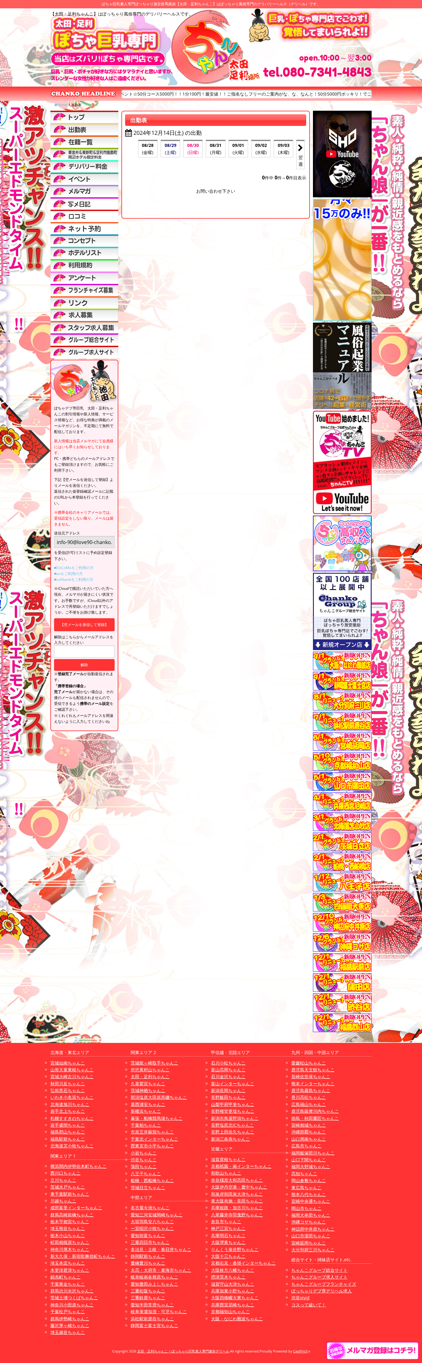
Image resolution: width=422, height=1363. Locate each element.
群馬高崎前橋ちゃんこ (72, 1215)
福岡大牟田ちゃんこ (310, 1215)
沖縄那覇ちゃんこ (308, 1132)
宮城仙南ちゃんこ (67, 1063)
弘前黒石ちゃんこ (67, 1090)
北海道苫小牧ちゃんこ (72, 1146)
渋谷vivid (300, 1298)
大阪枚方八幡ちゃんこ (232, 1270)
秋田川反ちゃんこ (67, 1084)
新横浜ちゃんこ (146, 1111)
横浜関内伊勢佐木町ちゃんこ (78, 1166)
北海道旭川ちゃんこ (69, 1104)
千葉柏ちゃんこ (146, 1125)
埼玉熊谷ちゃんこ (67, 1228)
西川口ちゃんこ (65, 1173)
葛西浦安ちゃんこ (148, 1104)
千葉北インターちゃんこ (154, 1139)
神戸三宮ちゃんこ (228, 1228)
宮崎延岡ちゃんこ (308, 1243)
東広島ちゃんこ (306, 1187)
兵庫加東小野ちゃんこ (232, 1291)
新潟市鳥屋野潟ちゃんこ (235, 1118)
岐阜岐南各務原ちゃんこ (154, 1277)
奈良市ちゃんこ (226, 1221)
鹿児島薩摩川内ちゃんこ (315, 1111)
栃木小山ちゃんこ (67, 1235)
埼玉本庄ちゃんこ (67, 1263)
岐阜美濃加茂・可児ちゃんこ (159, 1311)
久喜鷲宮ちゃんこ (148, 1084)
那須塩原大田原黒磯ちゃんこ (159, 1097)
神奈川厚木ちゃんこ (69, 1249)
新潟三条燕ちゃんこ (230, 1139)
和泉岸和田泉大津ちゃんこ (237, 1194)
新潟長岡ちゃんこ (228, 1090)
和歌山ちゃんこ (226, 1173)
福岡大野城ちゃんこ (310, 1166)
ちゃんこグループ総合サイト (319, 1270)
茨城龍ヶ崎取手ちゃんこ (154, 1063)
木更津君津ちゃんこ (69, 1270)
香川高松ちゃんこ (308, 1097)
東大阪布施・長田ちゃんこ (237, 1201)
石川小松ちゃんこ (228, 1063)
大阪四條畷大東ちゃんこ (235, 1298)
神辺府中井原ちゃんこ (313, 1229)
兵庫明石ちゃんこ (228, 1235)
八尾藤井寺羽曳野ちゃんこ (237, 1215)
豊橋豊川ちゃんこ (148, 1263)
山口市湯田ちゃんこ (310, 1236)
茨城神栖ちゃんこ (148, 1090)
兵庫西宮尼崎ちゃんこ (232, 1305)
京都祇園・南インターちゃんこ (241, 1166)
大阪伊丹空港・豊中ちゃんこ (239, 1187)
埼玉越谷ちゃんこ (67, 1332)
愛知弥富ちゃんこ (148, 1235)
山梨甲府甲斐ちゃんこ (232, 1104)
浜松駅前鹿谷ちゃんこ (152, 1319)
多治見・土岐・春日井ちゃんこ (161, 1249)
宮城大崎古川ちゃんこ (72, 1076)
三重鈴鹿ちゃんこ (148, 1298)
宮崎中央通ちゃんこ (310, 1201)
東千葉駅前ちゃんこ (69, 1194)
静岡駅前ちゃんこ (148, 1256)
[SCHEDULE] (84, 129)
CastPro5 (300, 1351)
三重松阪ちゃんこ (148, 1291)
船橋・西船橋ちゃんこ (152, 1180)
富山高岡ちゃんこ (228, 1070)
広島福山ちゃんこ (308, 1104)
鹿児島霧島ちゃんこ (310, 1090)
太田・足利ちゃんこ (150, 1076)
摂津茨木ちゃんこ (228, 1277)
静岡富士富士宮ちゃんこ (154, 1325)
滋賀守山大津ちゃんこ (232, 1284)
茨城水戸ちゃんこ (67, 1187)
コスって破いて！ (308, 1305)
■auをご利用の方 (68, 573)
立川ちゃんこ (63, 1180)
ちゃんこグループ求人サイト (319, 1277)
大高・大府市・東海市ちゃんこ (161, 1270)
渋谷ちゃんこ (144, 1160)
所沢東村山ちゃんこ (150, 1070)
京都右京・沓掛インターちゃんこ (243, 1263)
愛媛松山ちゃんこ (308, 1063)
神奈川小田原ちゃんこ (72, 1305)
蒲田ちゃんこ (144, 1166)
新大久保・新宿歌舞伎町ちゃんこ (82, 1256)
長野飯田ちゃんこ (228, 1097)
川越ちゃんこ (63, 1201)
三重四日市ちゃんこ (150, 1242)
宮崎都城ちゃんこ (308, 1125)
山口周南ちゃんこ (308, 1139)
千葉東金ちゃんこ (67, 1284)
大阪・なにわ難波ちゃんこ (237, 1319)
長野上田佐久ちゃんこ (232, 1132)
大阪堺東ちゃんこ (228, 1242)
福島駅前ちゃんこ (67, 1139)
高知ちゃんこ (304, 1174)
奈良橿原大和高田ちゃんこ (237, 1180)
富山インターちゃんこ (232, 1084)
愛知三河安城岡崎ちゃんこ (157, 1215)
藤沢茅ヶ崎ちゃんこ (69, 1325)
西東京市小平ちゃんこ (152, 1146)
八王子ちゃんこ (146, 1174)
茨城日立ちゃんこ (148, 1187)
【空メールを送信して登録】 (84, 624)
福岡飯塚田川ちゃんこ (313, 1153)
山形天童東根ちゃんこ (72, 1070)
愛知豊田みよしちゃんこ (154, 1284)
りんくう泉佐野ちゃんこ (235, 1249)
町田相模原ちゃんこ (69, 1242)
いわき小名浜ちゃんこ (72, 1097)
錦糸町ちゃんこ (65, 1277)
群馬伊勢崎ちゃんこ (69, 1319)
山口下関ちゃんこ (308, 1160)
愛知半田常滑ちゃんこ (152, 1305)
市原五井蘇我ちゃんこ (152, 1132)
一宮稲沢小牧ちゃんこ (152, 1228)
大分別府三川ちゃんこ (313, 1250)
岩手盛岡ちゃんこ (67, 1125)
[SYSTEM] (84, 154)
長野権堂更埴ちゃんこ (232, 1111)
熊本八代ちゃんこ (308, 1194)
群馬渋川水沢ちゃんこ (72, 1291)
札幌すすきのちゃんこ (72, 1118)
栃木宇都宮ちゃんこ (69, 1221)
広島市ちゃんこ (306, 1146)
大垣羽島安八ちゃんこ (152, 1221)
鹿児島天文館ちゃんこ (313, 1070)
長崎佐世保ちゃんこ (310, 1076)
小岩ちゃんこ (144, 1153)
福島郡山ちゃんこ (67, 1132)
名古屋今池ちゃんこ (150, 1208)
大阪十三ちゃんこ (228, 1256)
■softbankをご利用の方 (73, 579)
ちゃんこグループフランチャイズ (323, 1284)
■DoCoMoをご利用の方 (74, 567)
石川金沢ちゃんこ (228, 1076)
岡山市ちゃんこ (306, 1208)
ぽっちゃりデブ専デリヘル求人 (321, 1291)
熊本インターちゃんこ (313, 1084)
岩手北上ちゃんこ (67, 1111)
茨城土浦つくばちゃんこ (74, 1298)
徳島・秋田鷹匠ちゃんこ (315, 1118)
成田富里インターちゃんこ (76, 1208)
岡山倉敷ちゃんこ (308, 1180)
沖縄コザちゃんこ (308, 1222)
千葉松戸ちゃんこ (67, 1311)
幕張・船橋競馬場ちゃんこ (157, 1118)
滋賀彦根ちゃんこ (228, 1159)
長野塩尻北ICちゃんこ (232, 1125)
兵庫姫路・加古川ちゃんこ (237, 1208)
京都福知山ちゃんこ (230, 1311)
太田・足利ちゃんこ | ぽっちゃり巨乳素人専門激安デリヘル (183, 1351)
